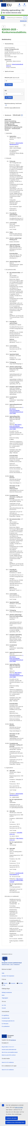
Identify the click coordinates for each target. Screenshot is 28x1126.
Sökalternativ (23, 21)
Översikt (4, 1008)
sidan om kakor (19, 1107)
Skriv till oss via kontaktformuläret (10, 1052)
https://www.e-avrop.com (16, 839)
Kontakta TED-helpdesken (8, 975)
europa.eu (13, 1040)
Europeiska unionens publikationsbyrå (12, 962)
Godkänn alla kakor (11, 1118)
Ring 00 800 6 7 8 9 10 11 (8, 1046)
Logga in (19, 5)
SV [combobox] (6, 80)
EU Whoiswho (5, 1023)
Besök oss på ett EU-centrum (9, 1055)
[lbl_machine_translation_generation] (6, 105)
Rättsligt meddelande (7, 992)
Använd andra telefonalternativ (9, 1049)
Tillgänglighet (5, 998)
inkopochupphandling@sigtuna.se (16, 143)
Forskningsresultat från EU (8, 1020)
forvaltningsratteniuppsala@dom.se (16, 873)
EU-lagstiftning (5, 1015)
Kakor (3, 995)
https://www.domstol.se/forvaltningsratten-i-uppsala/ (16, 880)
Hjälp (3, 973)
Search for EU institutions (8, 1062)
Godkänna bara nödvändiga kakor (15, 1122)
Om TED (4, 1005)
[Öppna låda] (3, 26)
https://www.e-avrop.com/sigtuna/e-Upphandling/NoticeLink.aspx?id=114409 (16, 410)
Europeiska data (5, 1018)
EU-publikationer (6, 1026)
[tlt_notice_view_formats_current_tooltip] (22, 115)
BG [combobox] (6, 93)
